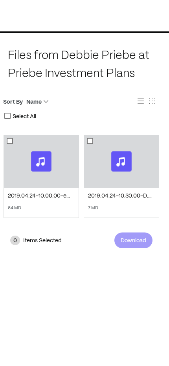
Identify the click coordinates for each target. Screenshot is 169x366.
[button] (142, 102)
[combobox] (7, 116)
